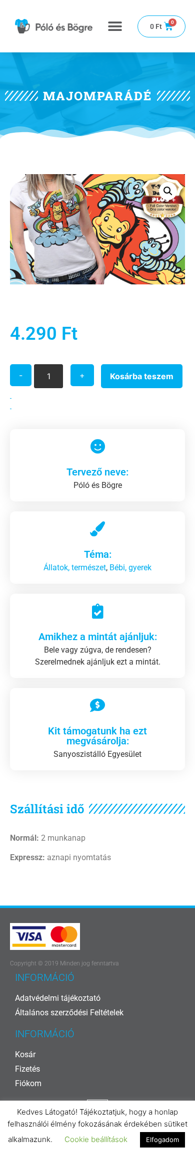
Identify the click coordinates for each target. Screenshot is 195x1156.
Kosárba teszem (142, 376)
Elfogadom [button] (162, 1140)
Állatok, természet (75, 567)
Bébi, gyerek (131, 567)
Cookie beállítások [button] (96, 1139)
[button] (115, 26)
